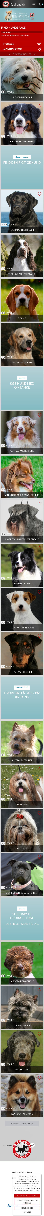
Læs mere (27, 1212)
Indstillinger (27, 1208)
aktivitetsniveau (13, 49)
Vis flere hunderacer (22, 1123)
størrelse (8, 44)
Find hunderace (13, 27)
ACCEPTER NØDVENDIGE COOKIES (27, 1201)
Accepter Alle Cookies (27, 1196)
